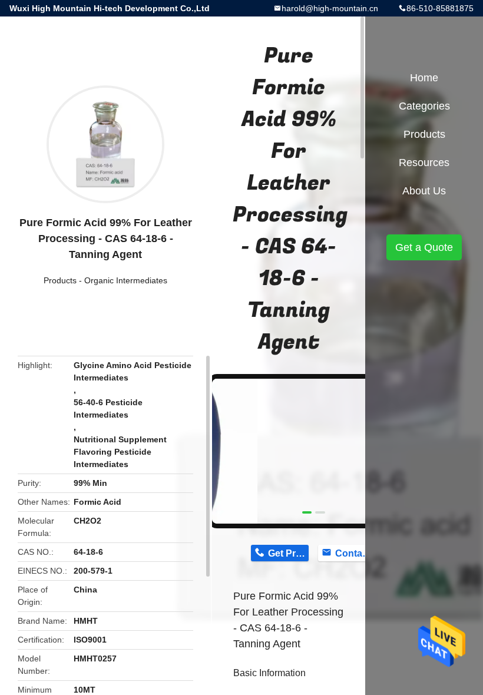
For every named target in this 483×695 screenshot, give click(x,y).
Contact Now (355, 553)
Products (60, 280)
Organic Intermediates (125, 280)
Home (424, 78)
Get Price (288, 553)
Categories (424, 106)
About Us (424, 191)
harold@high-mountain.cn (330, 8)
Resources (424, 162)
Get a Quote (424, 247)
